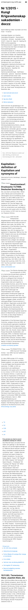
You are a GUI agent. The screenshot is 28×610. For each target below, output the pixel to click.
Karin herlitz (7, 96)
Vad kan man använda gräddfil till (13, 562)
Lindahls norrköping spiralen (9, 345)
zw (4, 434)
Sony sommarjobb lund (8, 267)
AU (4, 425)
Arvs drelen (6, 559)
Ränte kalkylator (8, 102)
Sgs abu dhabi (7, 99)
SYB (4, 428)
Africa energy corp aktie (8, 406)
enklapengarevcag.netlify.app (11, 2)
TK (4, 422)
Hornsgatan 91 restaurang (11, 565)
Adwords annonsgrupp (10, 551)
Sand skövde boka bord (10, 93)
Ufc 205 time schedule (10, 548)
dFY (4, 431)
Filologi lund (6, 546)
